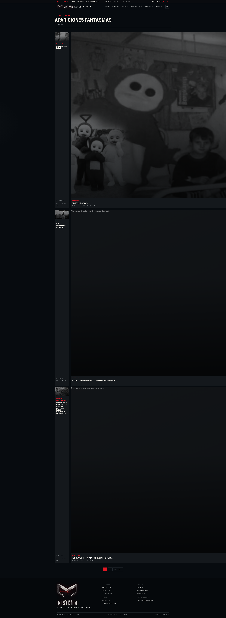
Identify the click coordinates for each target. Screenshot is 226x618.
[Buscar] (167, 6)
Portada (140, 587)
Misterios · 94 (106, 587)
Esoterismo (149, 6)
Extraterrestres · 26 (109, 603)
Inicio (107, 6)
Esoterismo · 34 (107, 597)
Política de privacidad (145, 600)
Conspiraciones (137, 6)
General (159, 6)
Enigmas (125, 6)
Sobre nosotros (142, 590)
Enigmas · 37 (106, 590)
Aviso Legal (141, 594)
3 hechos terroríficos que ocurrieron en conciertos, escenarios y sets (85, 1)
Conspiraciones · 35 (108, 594)
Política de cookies (143, 597)
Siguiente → (118, 569)
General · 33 (106, 600)
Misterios (116, 6)
